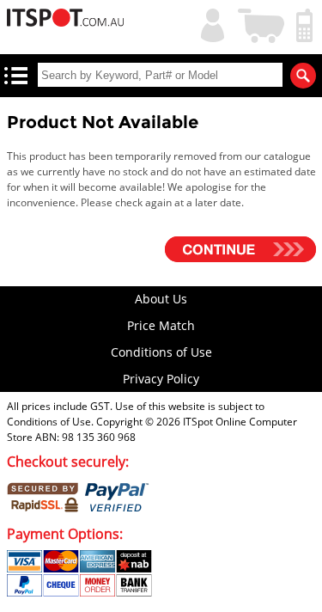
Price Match (161, 325)
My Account (208, 24)
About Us (161, 299)
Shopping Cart (262, 24)
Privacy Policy (161, 378)
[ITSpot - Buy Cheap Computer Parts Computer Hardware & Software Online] (66, 20)
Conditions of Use (161, 352)
